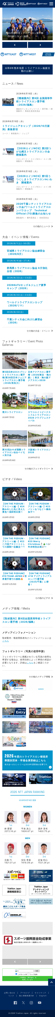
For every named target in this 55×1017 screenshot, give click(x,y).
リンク (11, 996)
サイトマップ (40, 993)
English (43, 996)
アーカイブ (25, 993)
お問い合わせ (9, 993)
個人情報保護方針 (26, 996)
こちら (5, 640)
